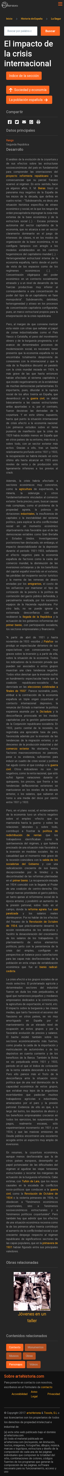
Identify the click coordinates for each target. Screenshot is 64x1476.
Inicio (9, 18)
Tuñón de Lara (30, 1181)
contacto (46, 1387)
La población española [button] (25, 100)
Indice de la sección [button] (24, 76)
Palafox (48, 641)
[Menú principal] (60, 4)
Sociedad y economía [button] (30, 90)
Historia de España (31, 18)
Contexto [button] (14, 1347)
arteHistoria (34, 1413)
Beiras (41, 188)
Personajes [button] (15, 1364)
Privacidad (53, 1394)
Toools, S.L (50, 1413)
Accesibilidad (19, 1394)
